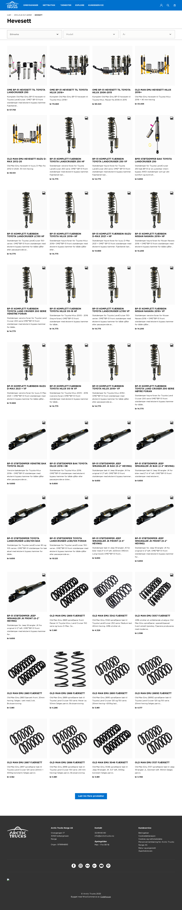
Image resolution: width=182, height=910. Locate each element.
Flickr (87, 866)
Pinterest (108, 866)
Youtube (101, 866)
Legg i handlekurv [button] (60, 185)
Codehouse (105, 897)
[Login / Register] (161, 5)
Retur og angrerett (147, 848)
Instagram (80, 866)
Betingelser (143, 833)
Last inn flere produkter (91, 796)
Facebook (74, 866)
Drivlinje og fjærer (23, 15)
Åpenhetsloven (145, 851)
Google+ (94, 866)
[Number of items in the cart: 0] (174, 5)
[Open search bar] (168, 5)
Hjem (9, 15)
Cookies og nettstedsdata (150, 839)
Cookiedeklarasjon (146, 836)
